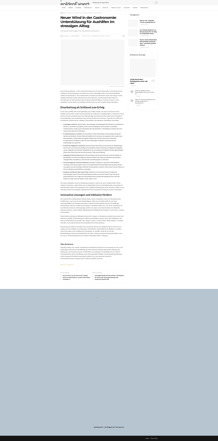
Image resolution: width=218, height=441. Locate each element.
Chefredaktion (76, 36)
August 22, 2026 (144, 24)
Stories (135, 7)
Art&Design (144, 7)
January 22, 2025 (144, 47)
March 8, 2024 (86, 36)
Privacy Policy (154, 438)
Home (63, 7)
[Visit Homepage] (75, 2)
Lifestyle (105, 7)
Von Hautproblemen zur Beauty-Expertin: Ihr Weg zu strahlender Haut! (148, 31)
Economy (126, 7)
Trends (70, 7)
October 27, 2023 (144, 35)
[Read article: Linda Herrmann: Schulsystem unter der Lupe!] (143, 68)
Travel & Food (116, 7)
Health (97, 7)
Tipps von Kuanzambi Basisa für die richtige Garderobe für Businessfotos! (145, 101)
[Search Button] (152, 7)
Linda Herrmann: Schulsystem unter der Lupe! (139, 81)
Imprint (147, 438)
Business (78, 7)
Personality (88, 7)
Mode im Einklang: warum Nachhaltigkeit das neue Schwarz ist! (144, 92)
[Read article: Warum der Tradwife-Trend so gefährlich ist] (133, 23)
